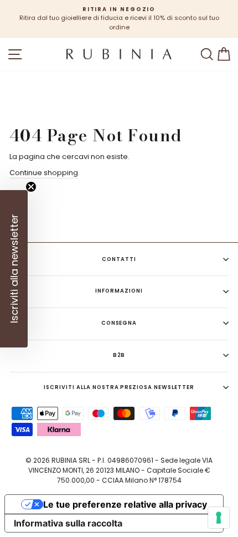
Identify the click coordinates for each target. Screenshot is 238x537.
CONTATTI (119, 259)
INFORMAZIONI (118, 290)
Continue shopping (43, 172)
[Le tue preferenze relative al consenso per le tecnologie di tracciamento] (218, 517)
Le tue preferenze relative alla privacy (125, 504)
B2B (119, 355)
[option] (119, 19)
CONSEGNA (119, 322)
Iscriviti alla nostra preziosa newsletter (119, 387)
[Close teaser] (31, 186)
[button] (14, 268)
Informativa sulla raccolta (68, 523)
